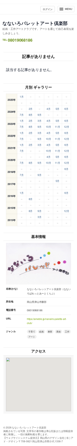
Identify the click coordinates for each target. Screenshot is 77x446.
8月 (31, 114)
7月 (22, 114)
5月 (58, 108)
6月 (66, 108)
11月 (57, 126)
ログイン (48, 9)
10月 (48, 126)
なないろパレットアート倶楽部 (35, 23)
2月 (31, 108)
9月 (39, 114)
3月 (39, 120)
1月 (22, 96)
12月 (66, 126)
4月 (49, 108)
